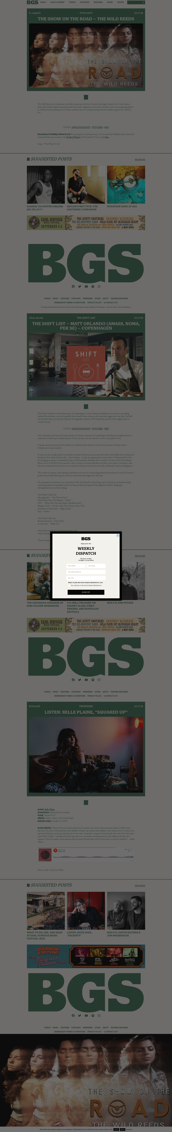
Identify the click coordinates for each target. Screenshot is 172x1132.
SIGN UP (86, 592)
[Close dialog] (117, 535)
